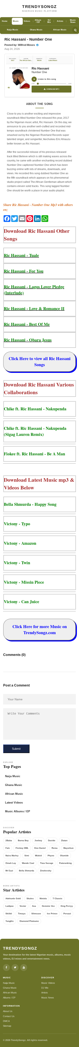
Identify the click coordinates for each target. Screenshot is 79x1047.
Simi (26, 855)
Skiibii (8, 913)
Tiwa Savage (46, 863)
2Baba (8, 840)
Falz (7, 848)
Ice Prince (52, 913)
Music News (47, 997)
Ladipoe (9, 906)
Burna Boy (23, 840)
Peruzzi (67, 913)
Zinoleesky (45, 870)
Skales (30, 898)
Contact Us (9, 1016)
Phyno (51, 855)
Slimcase (36, 913)
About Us (7, 1011)
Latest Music (52, 60)
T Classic (57, 898)
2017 (12, 60)
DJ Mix (44, 987)
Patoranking (65, 863)
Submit (16, 748)
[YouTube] (23, 967)
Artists (44, 992)
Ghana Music (36, 30)
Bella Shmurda (26, 870)
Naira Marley (12, 855)
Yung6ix (9, 921)
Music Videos (48, 983)
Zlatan (64, 840)
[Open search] (75, 30)
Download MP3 (53, 89)
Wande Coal (28, 863)
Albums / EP (9, 997)
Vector (23, 906)
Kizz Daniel (40, 848)
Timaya (21, 913)
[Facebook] (6, 967)
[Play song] (34, 79)
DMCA (6, 1021)
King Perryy (67, 906)
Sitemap (7, 1026)
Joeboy (38, 840)
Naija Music (12, 30)
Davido (51, 840)
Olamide (64, 855)
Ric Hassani (40, 68)
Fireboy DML (22, 848)
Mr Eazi (9, 870)
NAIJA (39, 60)
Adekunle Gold (13, 898)
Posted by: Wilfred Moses (20, 45)
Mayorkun (68, 848)
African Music (59, 30)
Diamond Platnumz (29, 921)
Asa (34, 906)
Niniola (43, 898)
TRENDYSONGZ (39, 7)
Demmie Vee (48, 906)
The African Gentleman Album (30, 60)
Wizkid (38, 855)
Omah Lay (10, 863)
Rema (55, 848)
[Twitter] (15, 967)
